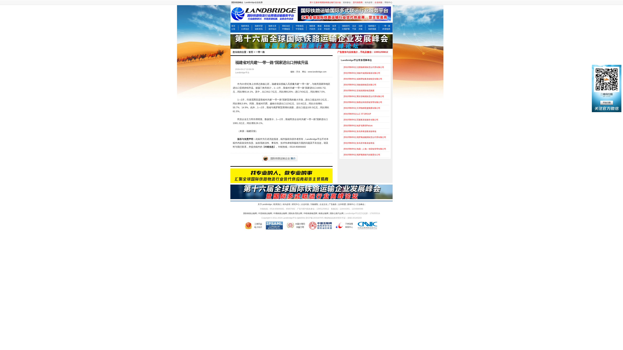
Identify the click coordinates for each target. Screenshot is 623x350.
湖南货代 (346, 26)
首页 (233, 26)
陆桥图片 (372, 26)
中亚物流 (300, 29)
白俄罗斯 (346, 29)
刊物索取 (314, 204)
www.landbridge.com (317, 72)
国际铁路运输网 (250, 213)
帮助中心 (388, 2)
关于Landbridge (265, 204)
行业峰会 (360, 204)
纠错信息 (269, 147)
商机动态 (286, 26)
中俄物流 (286, 29)
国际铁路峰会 (237, 2)
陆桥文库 (272, 26)
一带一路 (386, 26)
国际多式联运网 (295, 213)
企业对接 (305, 204)
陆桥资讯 (245, 26)
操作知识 (272, 29)
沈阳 (360, 26)
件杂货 (327, 29)
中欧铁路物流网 (310, 213)
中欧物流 (300, 26)
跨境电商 (386, 29)
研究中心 (296, 204)
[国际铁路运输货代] (281, 181)
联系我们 (277, 204)
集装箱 (327, 26)
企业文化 (323, 204)
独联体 (312, 26)
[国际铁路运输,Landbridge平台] (263, 19)
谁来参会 (347, 2)
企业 (320, 29)
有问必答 (369, 2)
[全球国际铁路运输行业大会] (311, 47)
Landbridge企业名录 (253, 2)
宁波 (354, 29)
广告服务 (333, 204)
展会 (334, 29)
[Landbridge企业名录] (345, 19)
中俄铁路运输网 (280, 213)
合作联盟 (342, 204)
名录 (334, 26)
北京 (354, 26)
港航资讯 (259, 29)
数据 (320, 26)
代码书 (312, 29)
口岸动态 (245, 29)
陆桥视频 (372, 29)
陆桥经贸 (259, 26)
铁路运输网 (323, 213)
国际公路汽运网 (336, 213)
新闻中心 (351, 204)
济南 (360, 29)
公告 (233, 29)
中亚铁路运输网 (265, 213)
